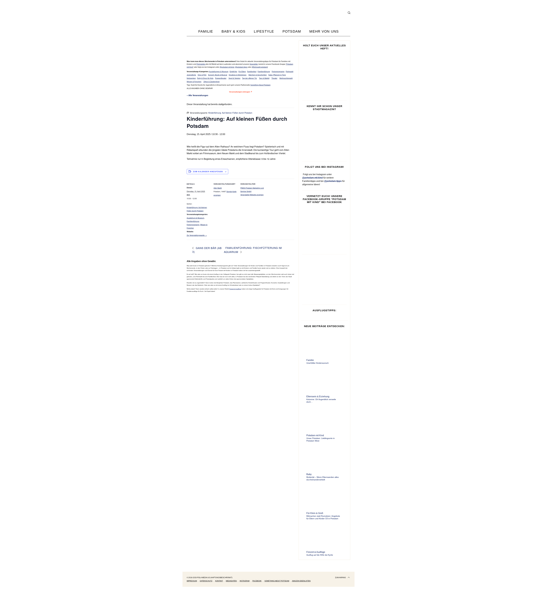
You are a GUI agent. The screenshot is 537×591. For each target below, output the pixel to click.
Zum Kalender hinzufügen (208, 171)
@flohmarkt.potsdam (259, 67)
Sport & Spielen (234, 78)
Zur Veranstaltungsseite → (197, 235)
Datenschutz (206, 581)
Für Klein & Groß (314, 513)
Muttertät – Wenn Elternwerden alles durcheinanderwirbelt (322, 478)
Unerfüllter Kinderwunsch (317, 363)
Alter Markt (218, 188)
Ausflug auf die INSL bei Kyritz (319, 555)
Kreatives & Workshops (237, 75)
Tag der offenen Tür (249, 78)
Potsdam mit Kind (315, 435)
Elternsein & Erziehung (317, 396)
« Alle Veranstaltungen (197, 95)
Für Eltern (242, 72)
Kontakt (219, 581)
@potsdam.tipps (241, 67)
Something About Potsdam (260, 85)
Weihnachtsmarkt (286, 78)
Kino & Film (202, 75)
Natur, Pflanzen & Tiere (277, 75)
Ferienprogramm (278, 72)
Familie (310, 360)
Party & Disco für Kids (205, 78)
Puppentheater (220, 78)
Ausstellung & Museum (195, 218)
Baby (309, 474)
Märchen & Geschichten (258, 75)
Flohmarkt (289, 72)
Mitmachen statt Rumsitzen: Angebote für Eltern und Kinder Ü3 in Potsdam (323, 517)
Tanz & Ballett (264, 78)
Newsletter (254, 64)
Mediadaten (231, 581)
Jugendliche (191, 75)
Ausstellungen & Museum (218, 72)
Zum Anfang (340, 578)
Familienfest (251, 72)
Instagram (244, 581)
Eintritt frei (233, 72)
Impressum (192, 581)
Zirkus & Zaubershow (211, 82)
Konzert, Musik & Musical (217, 75)
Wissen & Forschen (194, 82)
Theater (274, 78)
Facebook (257, 581)
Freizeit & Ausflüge (235, 289)
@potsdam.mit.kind (227, 67)
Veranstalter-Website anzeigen (252, 194)
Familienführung (264, 72)
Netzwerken (191, 78)
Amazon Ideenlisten (301, 581)
